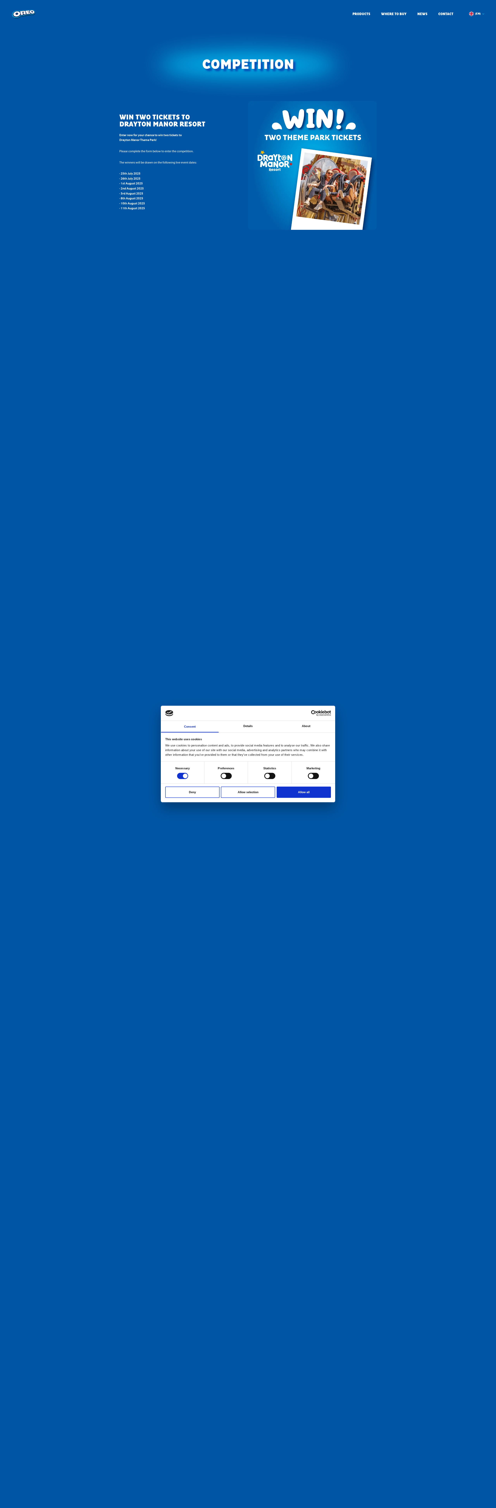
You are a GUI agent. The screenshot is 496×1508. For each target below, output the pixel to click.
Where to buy (393, 14)
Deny (192, 792)
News (422, 14)
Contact (445, 14)
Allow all (304, 792)
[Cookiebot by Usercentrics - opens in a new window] (314, 713)
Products (361, 14)
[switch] (226, 776)
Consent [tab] (190, 726)
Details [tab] (248, 726)
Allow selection (248, 792)
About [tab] (306, 726)
